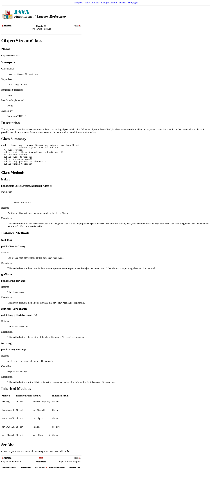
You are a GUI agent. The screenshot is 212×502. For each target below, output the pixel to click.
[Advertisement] (106, 485)
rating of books (92, 2)
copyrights (133, 2)
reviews (122, 2)
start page (78, 2)
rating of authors (109, 2)
